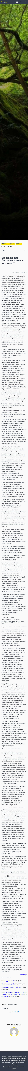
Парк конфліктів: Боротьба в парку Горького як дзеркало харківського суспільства (14, 994)
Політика (18, 243)
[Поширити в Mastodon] (18, 1011)
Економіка (11, 243)
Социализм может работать (11, 987)
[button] (17, 2)
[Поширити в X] (10, 1011)
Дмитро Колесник (11, 1004)
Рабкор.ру (23, 974)
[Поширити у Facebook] (12, 1011)
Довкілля (4, 243)
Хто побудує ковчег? (7, 981)
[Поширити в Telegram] (15, 1011)
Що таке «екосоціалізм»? (8, 984)
